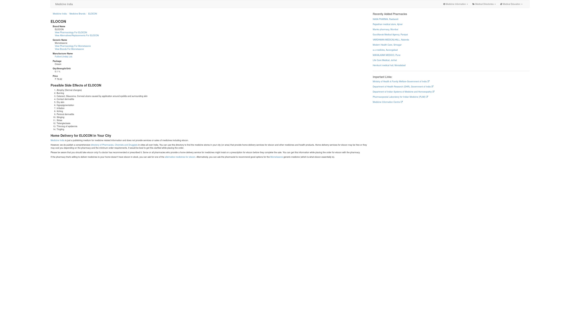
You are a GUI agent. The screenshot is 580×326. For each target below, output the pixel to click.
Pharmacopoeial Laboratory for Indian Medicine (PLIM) (399, 96)
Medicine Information (455, 3)
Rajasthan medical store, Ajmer (388, 24)
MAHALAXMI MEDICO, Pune (386, 54)
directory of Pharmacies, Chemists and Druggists (114, 144)
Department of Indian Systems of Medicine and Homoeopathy (402, 91)
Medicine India (64, 4)
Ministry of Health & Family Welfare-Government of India (400, 81)
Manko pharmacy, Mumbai (385, 29)
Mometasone (276, 156)
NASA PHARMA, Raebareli (385, 19)
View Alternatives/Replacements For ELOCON (77, 35)
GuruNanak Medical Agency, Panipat (390, 34)
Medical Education (511, 3)
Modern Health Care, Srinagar (387, 44)
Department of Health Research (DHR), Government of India (402, 86)
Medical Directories (484, 3)
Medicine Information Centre (387, 101)
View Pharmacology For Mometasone (73, 45)
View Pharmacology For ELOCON (71, 32)
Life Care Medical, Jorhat (385, 60)
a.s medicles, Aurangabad (385, 49)
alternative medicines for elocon (180, 156)
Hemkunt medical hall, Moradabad (389, 65)
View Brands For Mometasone (69, 48)
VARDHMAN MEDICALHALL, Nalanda (391, 39)
